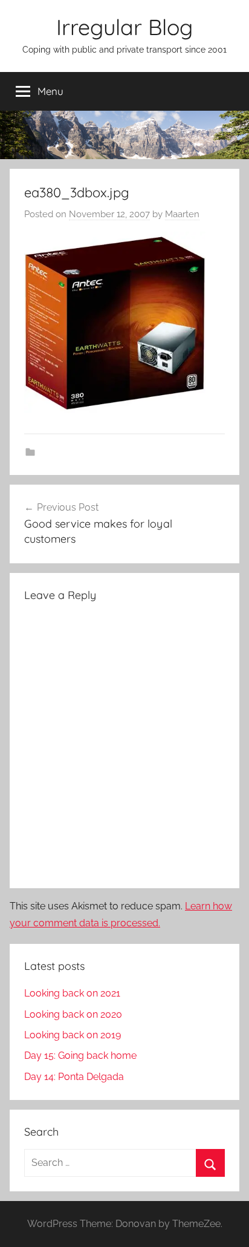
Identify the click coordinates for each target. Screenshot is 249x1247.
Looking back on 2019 (72, 1035)
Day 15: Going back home (80, 1055)
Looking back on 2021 (72, 993)
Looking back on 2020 (73, 1014)
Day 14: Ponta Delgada (74, 1076)
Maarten (182, 214)
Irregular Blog (124, 27)
